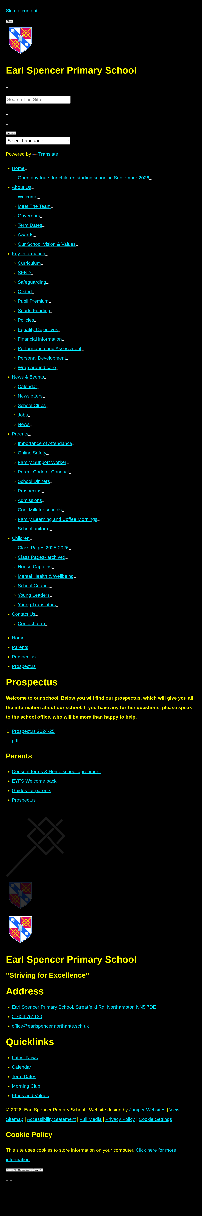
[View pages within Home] (26, 169)
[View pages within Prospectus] (43, 492)
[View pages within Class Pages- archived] (66, 558)
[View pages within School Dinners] (51, 482)
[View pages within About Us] (32, 188)
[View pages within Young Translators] (57, 606)
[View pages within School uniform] (51, 530)
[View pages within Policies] (35, 321)
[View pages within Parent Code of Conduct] (70, 473)
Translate (11, 133)
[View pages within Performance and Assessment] (82, 350)
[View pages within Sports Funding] (51, 312)
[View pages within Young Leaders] (51, 596)
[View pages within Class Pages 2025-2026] (70, 549)
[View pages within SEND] (32, 274)
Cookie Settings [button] (155, 1119)
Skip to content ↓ (23, 10)
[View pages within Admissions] (43, 501)
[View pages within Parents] (29, 435)
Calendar (21, 1067)
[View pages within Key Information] (46, 255)
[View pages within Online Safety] (47, 454)
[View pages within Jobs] (29, 416)
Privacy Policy (120, 1119)
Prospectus (24, 656)
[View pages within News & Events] (45, 378)
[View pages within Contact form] (46, 625)
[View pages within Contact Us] (36, 615)
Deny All (38, 1170)
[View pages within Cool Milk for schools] (63, 511)
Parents (20, 647)
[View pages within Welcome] (38, 198)
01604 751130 (27, 1016)
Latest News (25, 1057)
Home (18, 637)
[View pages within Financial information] (63, 340)
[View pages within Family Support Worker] (67, 463)
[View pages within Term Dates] (43, 226)
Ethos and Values (30, 1095)
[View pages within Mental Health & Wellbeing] (75, 577)
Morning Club (26, 1086)
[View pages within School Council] (50, 587)
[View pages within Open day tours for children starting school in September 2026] (150, 179)
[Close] (7, 1180)
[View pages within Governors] (41, 217)
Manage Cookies (25, 1170)
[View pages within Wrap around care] (57, 369)
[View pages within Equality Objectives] (59, 331)
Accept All (11, 1170)
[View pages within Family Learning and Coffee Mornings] (98, 520)
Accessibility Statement (51, 1119)
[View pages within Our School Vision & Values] (77, 245)
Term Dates (24, 1076)
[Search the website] (7, 114)
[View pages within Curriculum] (42, 264)
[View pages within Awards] (34, 236)
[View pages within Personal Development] (67, 359)
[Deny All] (11, 1180)
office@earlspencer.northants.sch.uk (50, 1026)
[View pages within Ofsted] (33, 293)
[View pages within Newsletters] (44, 397)
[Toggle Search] (7, 124)
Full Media (91, 1119)
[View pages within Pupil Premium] (50, 302)
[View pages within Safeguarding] (47, 283)
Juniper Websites (147, 1109)
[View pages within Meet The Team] (52, 207)
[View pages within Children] (31, 539)
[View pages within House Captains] (53, 568)
